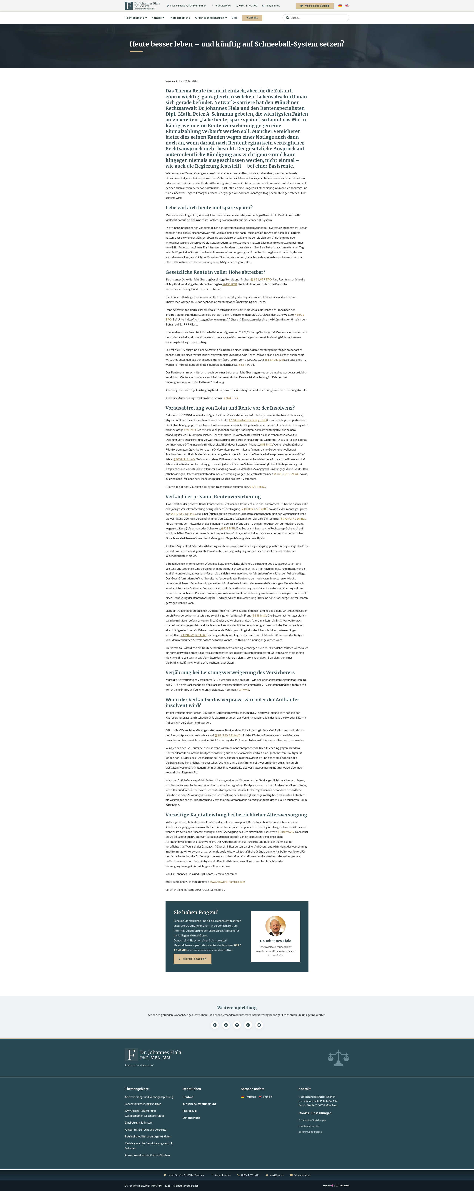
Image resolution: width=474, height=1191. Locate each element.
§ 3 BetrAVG (286, 831)
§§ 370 (278, 474)
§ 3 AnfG (261, 509)
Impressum (190, 1110)
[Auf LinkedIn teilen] (248, 1025)
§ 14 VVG (243, 689)
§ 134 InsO (299, 518)
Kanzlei (157, 17)
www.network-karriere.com (227, 881)
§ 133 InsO (248, 509)
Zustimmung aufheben (310, 1131)
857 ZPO (266, 279)
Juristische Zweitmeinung (199, 1103)
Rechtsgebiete (134, 17)
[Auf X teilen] (226, 1025)
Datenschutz (191, 1117)
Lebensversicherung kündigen (143, 1103)
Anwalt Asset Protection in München (147, 1155)
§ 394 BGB (231, 398)
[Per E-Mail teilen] (259, 1025)
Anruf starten (195, 958)
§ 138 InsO (259, 615)
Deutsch (251, 1096)
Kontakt (252, 17)
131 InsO (190, 513)
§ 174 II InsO (257, 486)
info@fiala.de (273, 5)
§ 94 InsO (190, 429)
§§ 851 (255, 279)
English (267, 1096)
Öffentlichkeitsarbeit (209, 17)
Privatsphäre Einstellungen (312, 1120)
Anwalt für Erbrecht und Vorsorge (145, 1129)
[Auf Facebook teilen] (215, 1025)
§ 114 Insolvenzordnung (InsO (248, 420)
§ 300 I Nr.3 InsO (184, 459)
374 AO (294, 474)
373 (285, 474)
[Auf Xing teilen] (237, 1025)
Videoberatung (317, 5)
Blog (234, 17)
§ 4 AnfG (286, 518)
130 (180, 513)
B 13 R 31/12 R (274, 359)
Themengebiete (179, 17)
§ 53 (241, 364)
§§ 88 (173, 513)
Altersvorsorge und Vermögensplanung (149, 1097)
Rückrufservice (223, 5)
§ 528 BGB (228, 528)
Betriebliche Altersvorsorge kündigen (148, 1136)
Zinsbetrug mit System (138, 1122)
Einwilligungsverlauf (309, 1126)
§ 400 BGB (230, 284)
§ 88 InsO (266, 444)
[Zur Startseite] (142, 6)
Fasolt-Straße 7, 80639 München (188, 5)
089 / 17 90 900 (248, 5)
